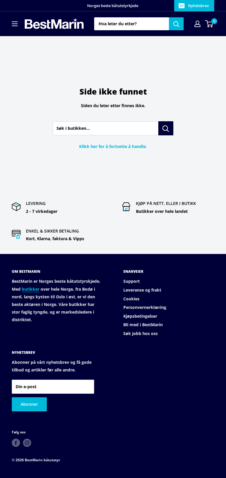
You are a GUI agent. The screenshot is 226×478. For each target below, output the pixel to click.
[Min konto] (197, 24)
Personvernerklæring (144, 307)
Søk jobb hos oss (140, 333)
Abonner (29, 404)
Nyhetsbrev (198, 5)
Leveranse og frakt (142, 290)
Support (131, 281)
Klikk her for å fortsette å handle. (113, 146)
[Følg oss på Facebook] (16, 443)
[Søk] (176, 23)
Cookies (131, 299)
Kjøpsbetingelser (140, 316)
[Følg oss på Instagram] (27, 443)
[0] (209, 23)
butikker (30, 289)
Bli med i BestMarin (143, 324)
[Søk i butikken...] (165, 128)
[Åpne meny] (15, 23)
